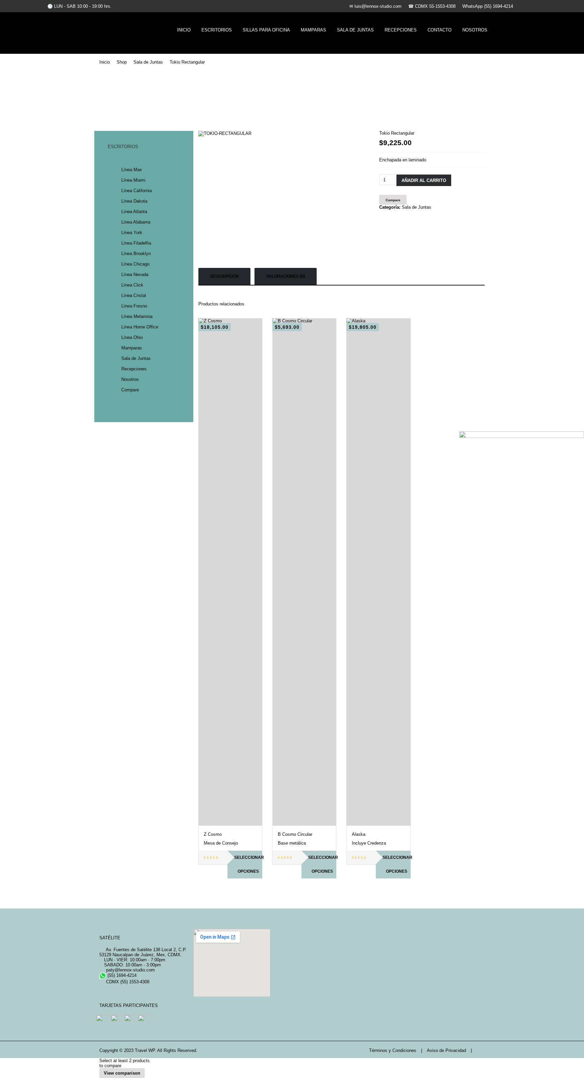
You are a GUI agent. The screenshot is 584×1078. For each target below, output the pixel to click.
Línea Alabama (135, 222)
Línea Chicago (135, 264)
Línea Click (132, 285)
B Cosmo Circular (295, 834)
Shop (122, 62)
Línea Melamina (136, 316)
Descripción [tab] (224, 276)
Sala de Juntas (355, 29)
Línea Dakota (134, 201)
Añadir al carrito (424, 180)
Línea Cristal (133, 295)
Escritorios (216, 29)
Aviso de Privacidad (446, 1050)
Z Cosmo (213, 834)
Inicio (184, 29)
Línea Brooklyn (136, 253)
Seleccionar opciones (248, 864)
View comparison (122, 1073)
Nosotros (474, 29)
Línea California (136, 190)
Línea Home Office (139, 326)
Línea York (131, 232)
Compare (130, 389)
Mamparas (313, 29)
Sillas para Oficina (266, 29)
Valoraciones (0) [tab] (285, 276)
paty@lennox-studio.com (130, 969)
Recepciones (401, 29)
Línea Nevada (134, 274)
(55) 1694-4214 (121, 975)
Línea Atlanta (134, 211)
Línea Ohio (132, 337)
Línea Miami (133, 180)
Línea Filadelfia (136, 243)
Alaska (358, 834)
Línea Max (131, 169)
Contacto (440, 29)
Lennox (133, 28)
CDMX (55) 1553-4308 (127, 981)
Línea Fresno (134, 305)
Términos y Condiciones (392, 1050)
